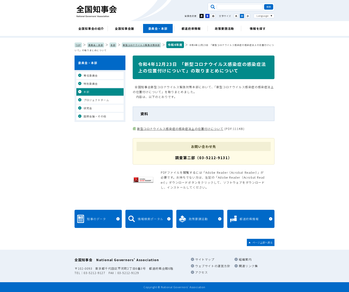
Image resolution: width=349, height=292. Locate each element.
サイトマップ (204, 259)
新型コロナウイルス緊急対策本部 (141, 44)
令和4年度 (175, 44)
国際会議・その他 (95, 116)
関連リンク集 (248, 266)
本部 (113, 44)
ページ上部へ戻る (262, 242)
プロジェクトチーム (96, 100)
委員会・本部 (158, 28)
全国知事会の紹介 (91, 28)
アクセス (201, 272)
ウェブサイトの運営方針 (212, 266)
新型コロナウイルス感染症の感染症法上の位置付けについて (180, 128)
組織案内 (245, 259)
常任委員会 (91, 75)
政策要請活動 (224, 28)
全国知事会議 (124, 28)
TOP (78, 44)
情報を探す (258, 28)
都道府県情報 (191, 28)
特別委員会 (91, 83)
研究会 (88, 108)
